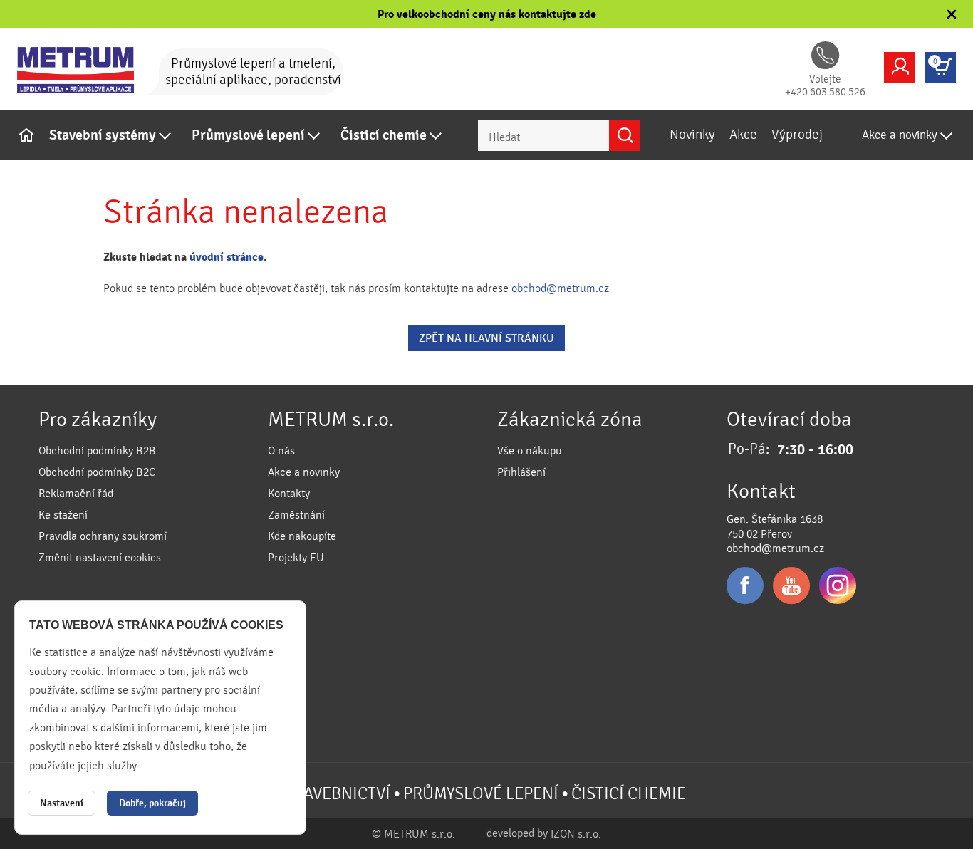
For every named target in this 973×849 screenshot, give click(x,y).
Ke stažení (63, 515)
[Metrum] (84, 70)
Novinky (692, 134)
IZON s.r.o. (576, 834)
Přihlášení (521, 472)
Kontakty (289, 493)
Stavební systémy (102, 135)
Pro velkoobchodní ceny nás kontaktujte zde (487, 14)
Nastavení (61, 803)
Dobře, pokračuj (152, 803)
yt (791, 585)
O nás (281, 450)
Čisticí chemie (383, 135)
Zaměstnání (296, 515)
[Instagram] (837, 585)
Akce (743, 134)
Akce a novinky (899, 135)
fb (745, 585)
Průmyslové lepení (248, 135)
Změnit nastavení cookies (99, 557)
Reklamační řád (75, 493)
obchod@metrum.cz (560, 288)
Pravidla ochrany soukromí (102, 536)
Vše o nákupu (529, 450)
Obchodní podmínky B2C (97, 472)
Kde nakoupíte (302, 536)
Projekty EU (296, 557)
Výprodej (797, 134)
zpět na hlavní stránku (486, 338)
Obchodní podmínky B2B (97, 450)
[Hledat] (624, 135)
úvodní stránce (226, 257)
